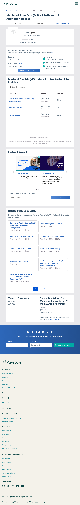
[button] (17, 23)
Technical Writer (14, 115)
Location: (11, 57)
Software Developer (16, 108)
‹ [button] (13, 172)
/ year (33, 33)
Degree (18, 11)
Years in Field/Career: (15, 66)
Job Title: (9, 341)
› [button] (66, 172)
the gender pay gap (53, 319)
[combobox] (24, 60)
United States (10, 11)
